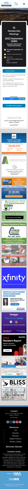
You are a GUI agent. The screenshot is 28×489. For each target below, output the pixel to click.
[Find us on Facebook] (7, 422)
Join (15, 430)
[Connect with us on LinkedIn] (14, 422)
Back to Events (6, 20)
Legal (20, 486)
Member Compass (15, 441)
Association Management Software (14, 480)
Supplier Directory (16, 439)
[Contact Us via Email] (20, 422)
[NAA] (17, 473)
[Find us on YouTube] (17, 422)
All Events (15, 436)
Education (15, 433)
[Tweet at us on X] (10, 422)
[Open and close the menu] (19, 3)
